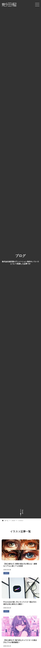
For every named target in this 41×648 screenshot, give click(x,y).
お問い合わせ (20, 644)
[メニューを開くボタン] (37, 4)
